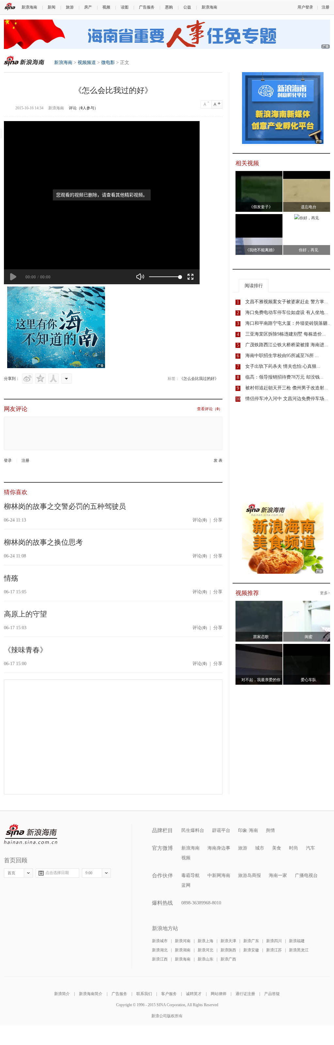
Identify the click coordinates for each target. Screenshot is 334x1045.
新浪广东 (251, 941)
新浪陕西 (228, 950)
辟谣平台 (221, 830)
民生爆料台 (192, 830)
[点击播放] (13, 276)
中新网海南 (218, 875)
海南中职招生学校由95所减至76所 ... (282, 355)
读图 (125, 7)
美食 (276, 848)
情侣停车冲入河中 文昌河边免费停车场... (286, 398)
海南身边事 (218, 848)
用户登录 (305, 7)
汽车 (310, 848)
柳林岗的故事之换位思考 (43, 542)
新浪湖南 (182, 950)
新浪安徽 (251, 950)
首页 (11, 873)
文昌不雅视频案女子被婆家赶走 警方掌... (286, 301)
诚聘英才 (194, 993)
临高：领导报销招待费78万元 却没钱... (284, 377)
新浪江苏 (274, 950)
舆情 (270, 830)
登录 (8, 460)
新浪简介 (62, 993)
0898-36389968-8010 (201, 902)
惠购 (169, 7)
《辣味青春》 (25, 650)
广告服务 (147, 7)
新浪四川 (274, 941)
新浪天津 (228, 941)
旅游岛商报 (249, 875)
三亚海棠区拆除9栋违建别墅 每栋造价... (285, 334)
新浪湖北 (160, 950)
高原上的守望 (25, 614)
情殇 (11, 578)
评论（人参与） (83, 108)
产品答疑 (272, 993)
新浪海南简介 (90, 993)
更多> (325, 593)
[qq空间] (40, 378)
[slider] (164, 276)
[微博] (27, 378)
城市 (259, 848)
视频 (106, 7)
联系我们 (144, 993)
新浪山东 (205, 959)
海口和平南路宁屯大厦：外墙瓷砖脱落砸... (288, 323)
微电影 (108, 62)
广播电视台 (306, 875)
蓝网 (185, 885)
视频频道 (87, 62)
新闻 (51, 7)
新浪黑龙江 (299, 950)
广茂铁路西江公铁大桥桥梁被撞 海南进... (286, 344)
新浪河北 (205, 950)
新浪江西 (160, 959)
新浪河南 (182, 941)
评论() (199, 520)
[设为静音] (140, 276)
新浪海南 (29, 7)
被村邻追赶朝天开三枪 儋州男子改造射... (286, 387)
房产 (88, 7)
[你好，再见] (306, 218)
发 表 (218, 460)
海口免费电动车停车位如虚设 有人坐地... (286, 312)
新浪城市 (160, 941)
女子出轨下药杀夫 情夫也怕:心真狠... (282, 366)
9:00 (88, 873)
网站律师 (218, 993)
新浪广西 (228, 959)
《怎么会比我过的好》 (199, 378)
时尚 (293, 848)
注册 (325, 7)
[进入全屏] (190, 276)
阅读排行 (254, 285)
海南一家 (278, 875)
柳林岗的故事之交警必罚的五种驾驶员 (65, 506)
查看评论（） (209, 409)
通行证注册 (245, 993)
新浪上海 (205, 941)
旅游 (70, 7)
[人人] (53, 378)
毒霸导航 (190, 875)
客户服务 (169, 993)
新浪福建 (297, 941)
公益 (187, 7)
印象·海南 (248, 830)
